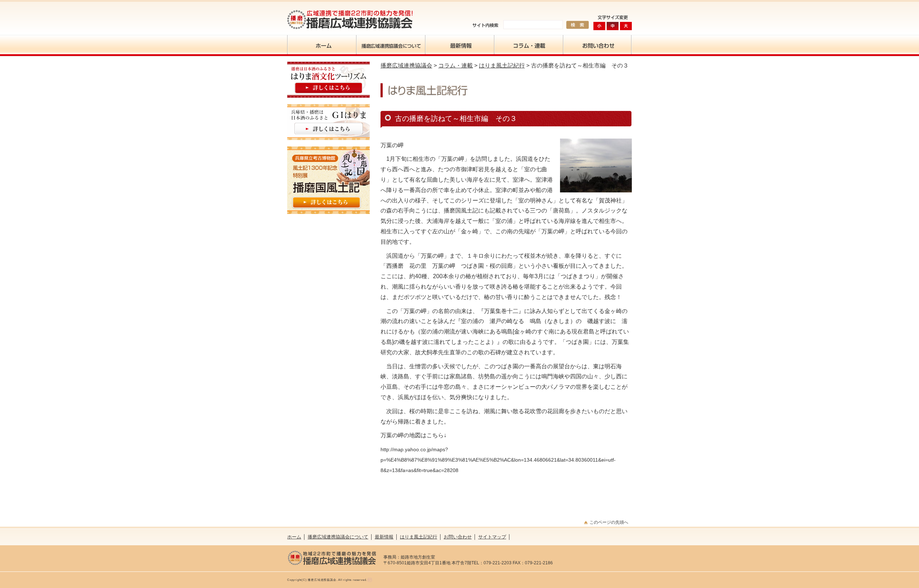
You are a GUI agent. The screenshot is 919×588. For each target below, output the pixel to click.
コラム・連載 (528, 44)
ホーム (321, 44)
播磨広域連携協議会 (406, 65)
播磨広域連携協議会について (390, 44)
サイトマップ (492, 537)
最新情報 (459, 44)
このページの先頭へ (608, 522)
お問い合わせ (597, 44)
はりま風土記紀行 (502, 65)
